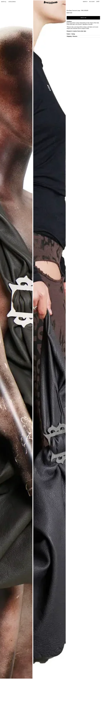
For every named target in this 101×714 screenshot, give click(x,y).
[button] (12, 1)
